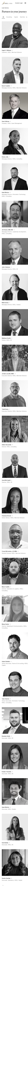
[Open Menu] (25, 3)
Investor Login (19, 3)
